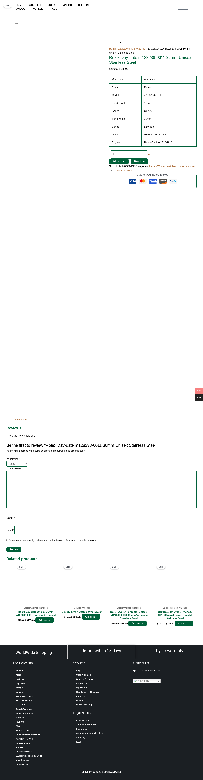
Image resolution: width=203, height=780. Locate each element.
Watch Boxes (22, 760)
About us (80, 696)
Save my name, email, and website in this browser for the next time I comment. (52, 540)
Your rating (13, 459)
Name (10, 517)
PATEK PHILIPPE (24, 739)
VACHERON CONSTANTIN (29, 756)
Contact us (81, 683)
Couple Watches (24, 709)
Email (10, 530)
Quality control (84, 675)
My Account (82, 688)
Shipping (80, 737)
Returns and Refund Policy (89, 733)
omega (20, 8)
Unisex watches (187, 166)
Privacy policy (83, 720)
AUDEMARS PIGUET (26, 696)
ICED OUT (21, 722)
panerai (67, 4)
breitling (84, 4)
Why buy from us (84, 679)
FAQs (54, 8)
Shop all (35, 4)
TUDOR (19, 747)
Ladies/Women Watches (131, 48)
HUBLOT (20, 717)
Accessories (22, 764)
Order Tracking (84, 705)
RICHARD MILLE (24, 743)
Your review (13, 468)
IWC (18, 726)
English (144, 681)
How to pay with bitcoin (88, 692)
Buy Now (139, 161)
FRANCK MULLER (24, 713)
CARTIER (20, 705)
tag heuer (37, 8)
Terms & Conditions (86, 725)
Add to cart (119, 161)
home (19, 4)
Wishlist (80, 700)
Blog (78, 670)
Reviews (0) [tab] (20, 419)
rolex (51, 4)
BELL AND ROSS (24, 700)
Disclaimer (81, 729)
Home (112, 48)
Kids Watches (22, 730)
